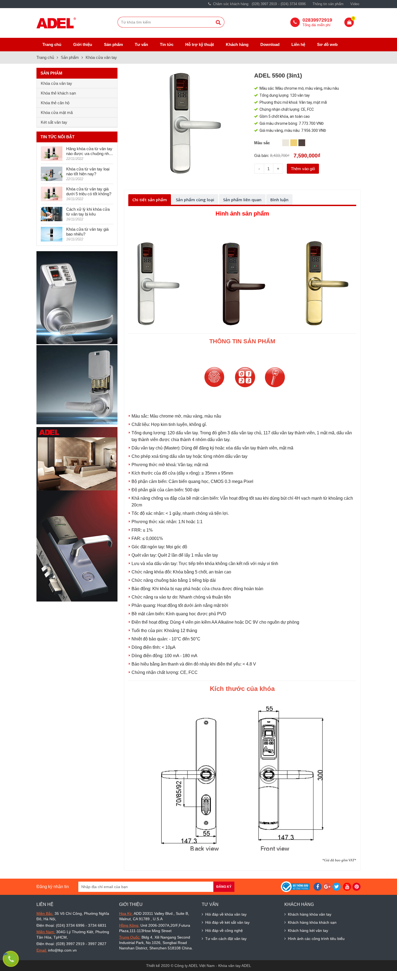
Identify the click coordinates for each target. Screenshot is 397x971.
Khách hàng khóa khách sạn (312, 922)
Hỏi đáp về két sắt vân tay (227, 922)
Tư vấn (141, 44)
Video (354, 4)
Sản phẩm (113, 44)
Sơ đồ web (327, 44)
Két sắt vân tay (54, 122)
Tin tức (166, 44)
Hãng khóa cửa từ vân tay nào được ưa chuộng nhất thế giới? (89, 151)
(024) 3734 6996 (293, 4)
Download (270, 44)
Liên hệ (298, 44)
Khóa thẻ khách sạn (58, 93)
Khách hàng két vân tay (308, 930)
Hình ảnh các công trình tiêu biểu (316, 938)
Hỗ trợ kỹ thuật (199, 44)
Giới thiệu (82, 44)
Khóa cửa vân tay (101, 57)
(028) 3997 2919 (264, 4)
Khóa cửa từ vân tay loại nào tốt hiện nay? (87, 171)
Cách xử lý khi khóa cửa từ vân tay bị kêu (88, 211)
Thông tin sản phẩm (328, 4)
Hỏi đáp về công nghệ (224, 930)
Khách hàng (237, 44)
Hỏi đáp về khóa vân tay (226, 914)
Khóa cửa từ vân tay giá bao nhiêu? (87, 231)
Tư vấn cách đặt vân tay (226, 938)
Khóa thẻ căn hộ (55, 102)
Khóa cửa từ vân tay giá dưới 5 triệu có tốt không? (88, 191)
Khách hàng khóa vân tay (309, 914)
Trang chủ (51, 44)
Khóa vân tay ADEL (234, 965)
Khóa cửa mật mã (57, 112)
